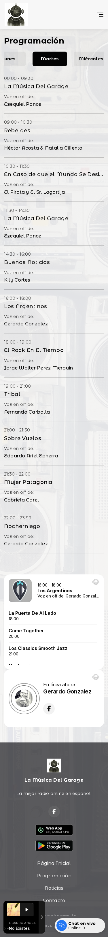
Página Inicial (54, 863)
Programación (54, 875)
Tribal (12, 394)
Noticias (54, 888)
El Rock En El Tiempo (34, 350)
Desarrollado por (46, 926)
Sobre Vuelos (22, 438)
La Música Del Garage (36, 86)
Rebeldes (17, 130)
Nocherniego (22, 526)
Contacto (54, 900)
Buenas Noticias (27, 262)
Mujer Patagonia (28, 482)
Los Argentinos (25, 306)
